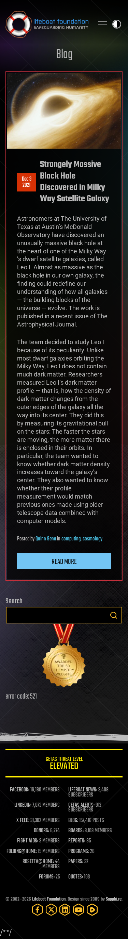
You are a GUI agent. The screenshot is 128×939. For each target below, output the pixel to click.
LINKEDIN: (22, 805)
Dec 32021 (26, 182)
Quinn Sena (45, 539)
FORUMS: (47, 877)
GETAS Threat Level (64, 764)
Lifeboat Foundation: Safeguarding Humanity (46, 24)
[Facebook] (37, 910)
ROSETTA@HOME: (38, 861)
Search (113, 615)
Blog (64, 55)
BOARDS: (76, 830)
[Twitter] (51, 910)
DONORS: (41, 830)
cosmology (92, 539)
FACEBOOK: (19, 790)
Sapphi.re (114, 899)
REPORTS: (76, 841)
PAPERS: (75, 861)
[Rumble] (92, 910)
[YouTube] (78, 910)
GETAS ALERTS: (81, 805)
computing (71, 539)
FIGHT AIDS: (27, 841)
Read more (64, 562)
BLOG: (73, 820)
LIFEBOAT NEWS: (82, 790)
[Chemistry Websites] (64, 657)
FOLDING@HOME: (21, 851)
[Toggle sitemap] (102, 24)
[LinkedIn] (64, 910)
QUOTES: (75, 877)
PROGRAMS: (78, 851)
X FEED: (22, 820)
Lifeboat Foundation (49, 899)
